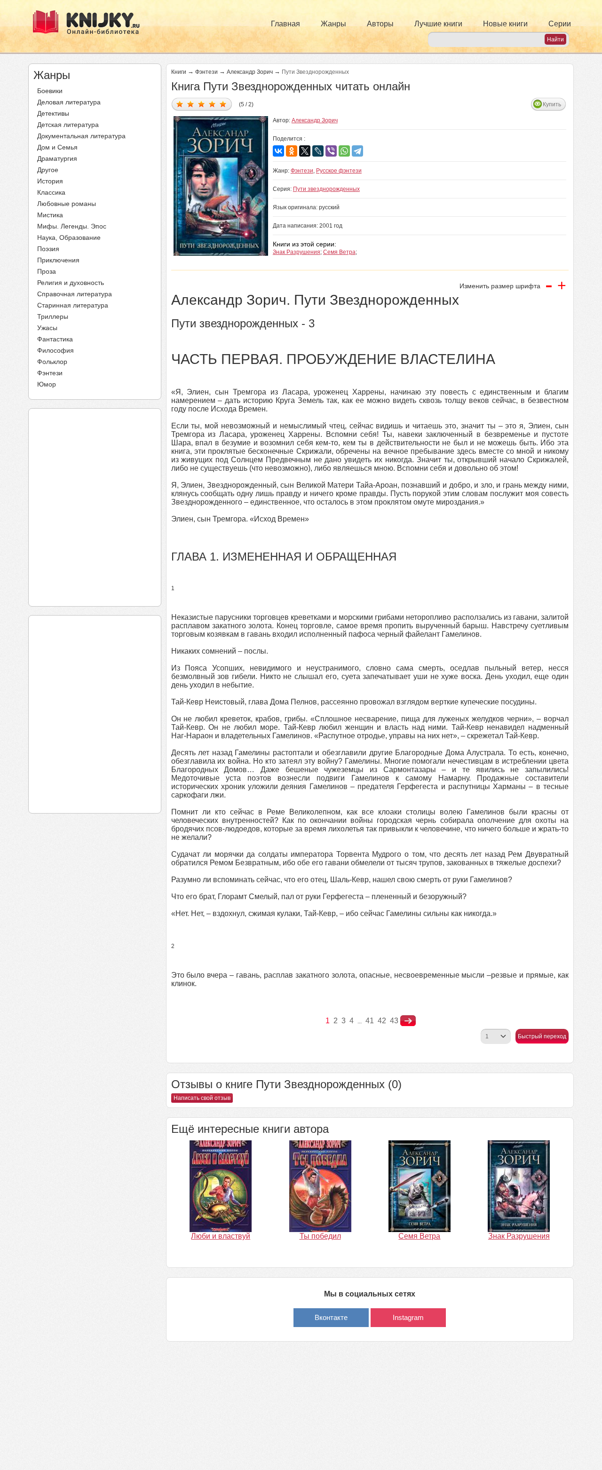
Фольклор (52, 361)
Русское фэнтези (339, 170)
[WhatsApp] (344, 151)
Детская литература (68, 124)
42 (382, 1021)
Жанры (333, 24)
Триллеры (52, 316)
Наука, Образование (69, 237)
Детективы (53, 113)
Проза (46, 271)
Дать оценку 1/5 (180, 103)
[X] (304, 151)
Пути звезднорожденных (326, 189)
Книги (178, 72)
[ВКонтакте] (278, 151)
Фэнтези (50, 373)
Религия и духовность (70, 282)
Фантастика (55, 339)
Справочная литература (74, 294)
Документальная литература (81, 136)
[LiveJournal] (318, 151)
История (50, 181)
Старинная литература (72, 305)
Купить (552, 104)
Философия (55, 350)
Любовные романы (66, 203)
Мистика (50, 215)
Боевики (50, 91)
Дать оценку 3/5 (202, 103)
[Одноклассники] (291, 151)
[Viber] (331, 151)
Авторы (380, 24)
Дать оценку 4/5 (212, 103)
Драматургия (57, 158)
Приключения (58, 260)
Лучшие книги (438, 24)
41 (369, 1021)
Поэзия (48, 249)
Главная (285, 24)
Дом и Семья (57, 147)
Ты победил (320, 1236)
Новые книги (505, 24)
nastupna (408, 1021)
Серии (559, 24)
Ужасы (47, 328)
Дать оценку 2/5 (191, 103)
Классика (51, 192)
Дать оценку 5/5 (223, 103)
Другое (47, 170)
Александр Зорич (250, 72)
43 (394, 1021)
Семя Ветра (339, 252)
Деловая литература (69, 102)
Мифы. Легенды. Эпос (71, 226)
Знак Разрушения (296, 252)
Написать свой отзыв (202, 1098)
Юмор (46, 384)
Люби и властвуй (220, 1236)
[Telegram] (357, 151)
